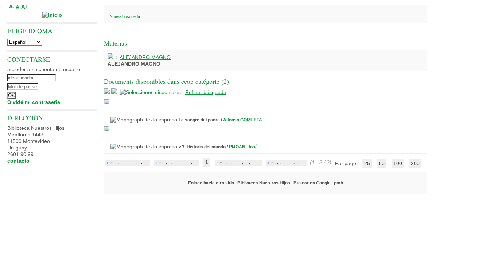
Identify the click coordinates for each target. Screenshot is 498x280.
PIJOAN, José (243, 146)
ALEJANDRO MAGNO (145, 57)
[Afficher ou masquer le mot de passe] (72, 85)
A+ (24, 7)
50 (382, 163)
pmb (338, 183)
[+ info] (106, 101)
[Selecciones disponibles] (151, 92)
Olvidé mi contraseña (33, 102)
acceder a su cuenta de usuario (43, 69)
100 (397, 163)
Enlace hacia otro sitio (211, 183)
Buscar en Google (312, 183)
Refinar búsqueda (205, 92)
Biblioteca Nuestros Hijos (263, 183)
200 (415, 163)
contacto (18, 161)
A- (11, 6)
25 (367, 163)
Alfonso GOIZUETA (242, 119)
